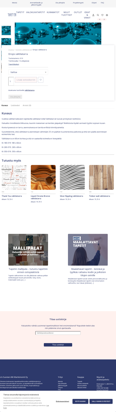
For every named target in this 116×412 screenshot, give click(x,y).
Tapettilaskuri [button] (13, 64)
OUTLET (78, 12)
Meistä (14, 3)
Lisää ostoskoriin (26, 79)
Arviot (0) (27, 105)
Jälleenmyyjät (62, 385)
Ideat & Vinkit (87, 15)
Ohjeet (94, 3)
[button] (40, 79)
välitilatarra (29, 90)
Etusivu (11, 49)
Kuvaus (5, 105)
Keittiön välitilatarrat (23, 49)
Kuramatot (53, 12)
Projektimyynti (78, 3)
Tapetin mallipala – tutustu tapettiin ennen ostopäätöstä (28, 270)
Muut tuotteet (66, 13)
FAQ (102, 3)
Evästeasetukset (62, 401)
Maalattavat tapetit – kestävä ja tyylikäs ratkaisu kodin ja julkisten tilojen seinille (88, 272)
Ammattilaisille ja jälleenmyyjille (36, 4)
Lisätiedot (15, 105)
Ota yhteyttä (60, 3)
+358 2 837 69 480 (102, 388)
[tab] (5, 105)
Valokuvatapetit (35, 12)
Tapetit (20, 12)
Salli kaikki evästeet (101, 401)
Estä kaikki (80, 401)
